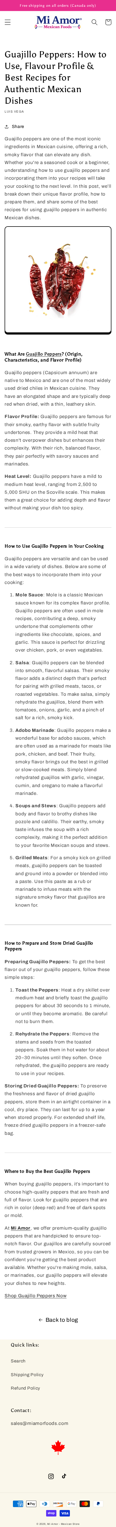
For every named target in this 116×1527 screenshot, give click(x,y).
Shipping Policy (27, 1374)
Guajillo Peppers (44, 354)
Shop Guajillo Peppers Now (35, 1295)
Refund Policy (25, 1388)
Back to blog (62, 1320)
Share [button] (18, 126)
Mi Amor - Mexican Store (63, 1524)
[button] (8, 22)
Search (18, 1361)
